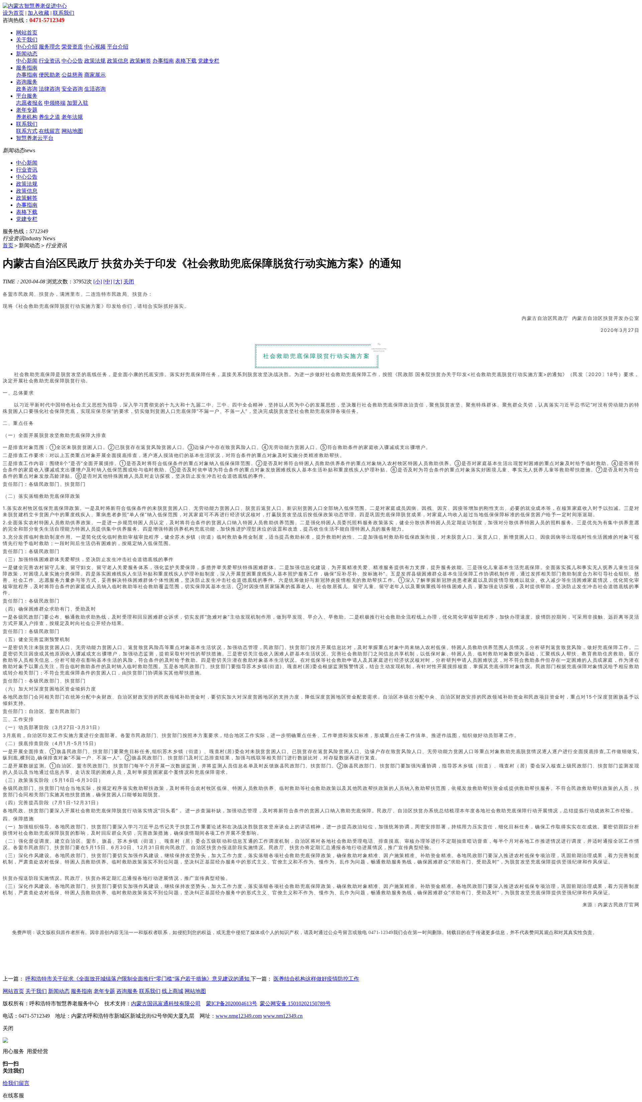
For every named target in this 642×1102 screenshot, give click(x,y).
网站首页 (26, 32)
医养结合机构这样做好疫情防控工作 (316, 979)
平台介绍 (117, 47)
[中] (107, 281)
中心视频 (95, 47)
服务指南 (26, 68)
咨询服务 (26, 82)
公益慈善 (72, 75)
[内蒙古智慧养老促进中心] (35, 6)
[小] (97, 281)
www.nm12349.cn (283, 1016)
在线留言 (49, 131)
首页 (8, 245)
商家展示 (95, 75)
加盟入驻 (77, 103)
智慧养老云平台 (35, 138)
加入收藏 (38, 13)
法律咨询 (49, 89)
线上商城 (172, 991)
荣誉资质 (72, 47)
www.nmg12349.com (239, 1016)
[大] (117, 281)
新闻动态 (26, 54)
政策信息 (117, 61)
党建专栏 (208, 61)
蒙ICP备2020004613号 (231, 1003)
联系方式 (26, 131)
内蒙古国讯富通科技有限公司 (166, 1003)
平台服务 (26, 96)
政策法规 (95, 61)
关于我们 (26, 39)
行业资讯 (49, 61)
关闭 (128, 281)
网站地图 (72, 131)
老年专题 (26, 110)
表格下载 (186, 61)
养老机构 (26, 117)
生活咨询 (95, 89)
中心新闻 (26, 61)
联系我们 (63, 13)
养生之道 (49, 117)
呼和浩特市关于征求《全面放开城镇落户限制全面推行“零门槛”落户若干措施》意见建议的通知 (138, 979)
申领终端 (55, 103)
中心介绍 (26, 47)
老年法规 (72, 117)
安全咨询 (72, 89)
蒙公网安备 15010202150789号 (295, 1003)
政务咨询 (26, 89)
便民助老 (49, 75)
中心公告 (72, 61)
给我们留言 (16, 1083)
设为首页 (13, 13)
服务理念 (49, 47)
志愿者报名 (29, 103)
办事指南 (163, 61)
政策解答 (140, 61)
